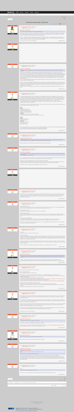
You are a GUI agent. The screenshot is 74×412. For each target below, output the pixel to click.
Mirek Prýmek (12, 25)
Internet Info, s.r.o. (26, 409)
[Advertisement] (37, 5)
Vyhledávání (27, 12)
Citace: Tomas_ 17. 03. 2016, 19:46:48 (25, 68)
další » (65, 16)
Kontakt (17, 410)
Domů (17, 12)
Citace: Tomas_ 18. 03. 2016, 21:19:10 (25, 318)
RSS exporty (35, 410)
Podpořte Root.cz (30, 410)
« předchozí (62, 16)
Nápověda (21, 12)
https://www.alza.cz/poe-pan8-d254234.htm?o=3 (28, 275)
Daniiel (36, 402)
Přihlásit (31, 12)
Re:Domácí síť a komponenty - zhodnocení (29, 26)
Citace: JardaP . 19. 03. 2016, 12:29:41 (25, 348)
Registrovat (37, 12)
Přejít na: (52, 385)
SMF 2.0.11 (32, 401)
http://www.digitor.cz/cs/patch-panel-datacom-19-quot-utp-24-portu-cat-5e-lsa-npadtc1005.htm (40, 139)
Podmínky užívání (24, 410)
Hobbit (12, 291)
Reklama (12, 44)
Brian (41, 402)
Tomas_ (12, 265)
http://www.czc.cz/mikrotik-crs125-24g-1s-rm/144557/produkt (54, 280)
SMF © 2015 (36, 401)
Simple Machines (40, 401)
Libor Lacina (12, 92)
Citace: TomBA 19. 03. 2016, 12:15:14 (26, 350)
